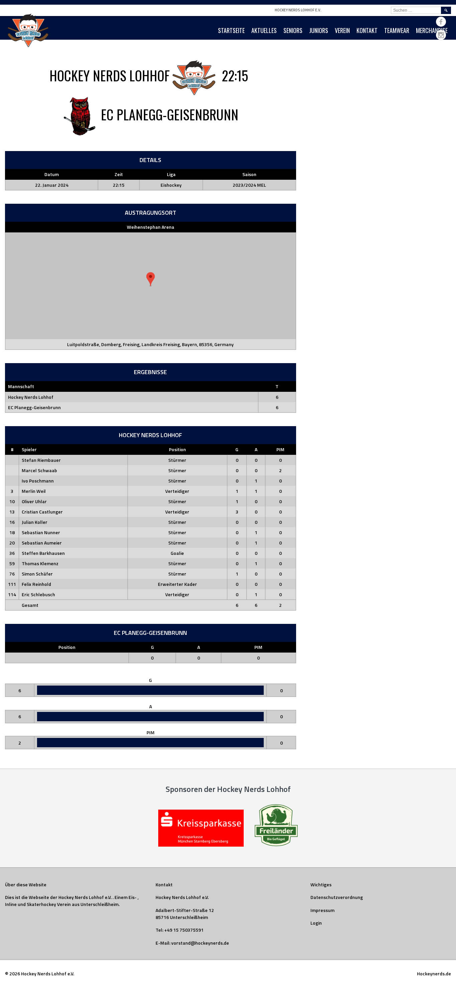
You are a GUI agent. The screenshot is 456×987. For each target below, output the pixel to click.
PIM (280, 449)
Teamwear (396, 30)
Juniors (318, 30)
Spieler (29, 449)
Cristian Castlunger (42, 511)
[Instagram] (441, 35)
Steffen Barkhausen (43, 553)
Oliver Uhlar (34, 501)
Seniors (292, 30)
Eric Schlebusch (38, 594)
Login (316, 922)
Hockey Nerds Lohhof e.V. (298, 10)
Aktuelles (264, 30)
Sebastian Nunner (41, 532)
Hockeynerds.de (434, 973)
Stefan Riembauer (41, 459)
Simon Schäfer (37, 573)
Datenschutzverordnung (336, 897)
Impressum (322, 910)
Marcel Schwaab (39, 470)
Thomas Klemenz (40, 563)
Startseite (231, 30)
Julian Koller (34, 522)
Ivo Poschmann (38, 480)
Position (177, 449)
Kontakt (367, 30)
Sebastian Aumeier (42, 542)
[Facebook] (441, 22)
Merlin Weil (34, 491)
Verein (342, 30)
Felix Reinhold (36, 584)
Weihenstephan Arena (150, 226)
